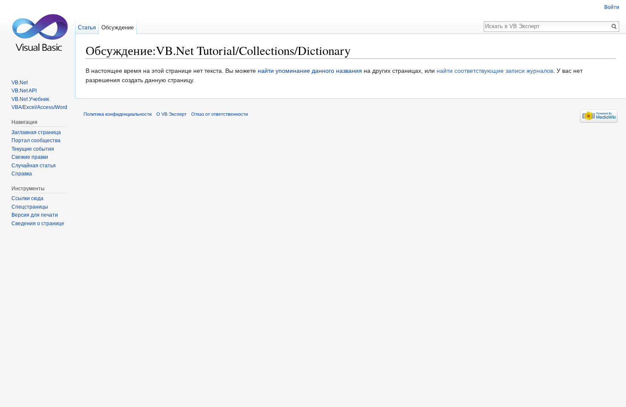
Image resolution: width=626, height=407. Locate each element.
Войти (611, 7)
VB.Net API (24, 91)
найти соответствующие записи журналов (494, 70)
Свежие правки (29, 157)
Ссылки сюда (27, 198)
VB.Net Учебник (30, 99)
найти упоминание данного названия (310, 70)
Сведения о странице (37, 223)
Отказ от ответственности (219, 114)
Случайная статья (33, 166)
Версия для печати (34, 215)
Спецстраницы (29, 207)
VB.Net (19, 83)
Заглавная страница (36, 132)
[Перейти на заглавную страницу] (37, 34)
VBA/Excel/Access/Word (39, 107)
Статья (87, 27)
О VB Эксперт (171, 114)
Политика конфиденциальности (117, 114)
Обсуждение (117, 27)
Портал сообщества (35, 140)
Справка (21, 174)
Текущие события (32, 149)
